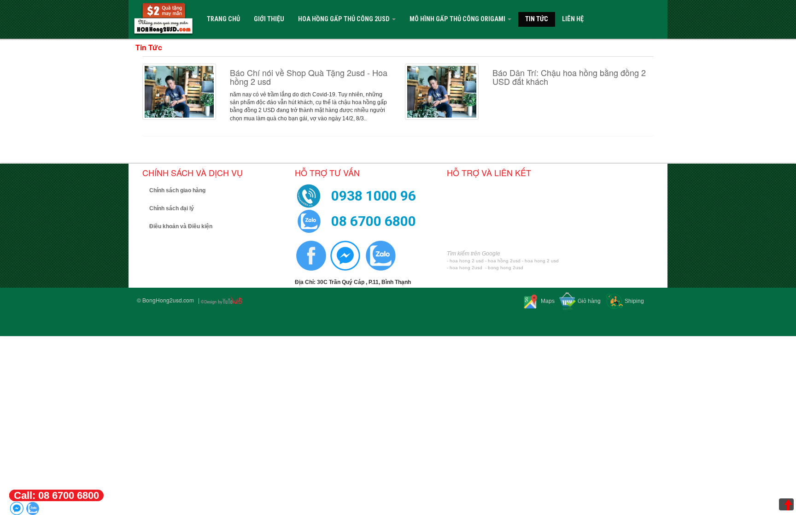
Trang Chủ (223, 19)
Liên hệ (573, 19)
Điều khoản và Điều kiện (180, 226)
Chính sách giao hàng (177, 190)
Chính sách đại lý (171, 208)
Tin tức (536, 19)
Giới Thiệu (269, 19)
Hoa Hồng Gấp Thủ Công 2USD (344, 19)
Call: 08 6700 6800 (56, 495)
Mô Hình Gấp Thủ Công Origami (458, 19)
